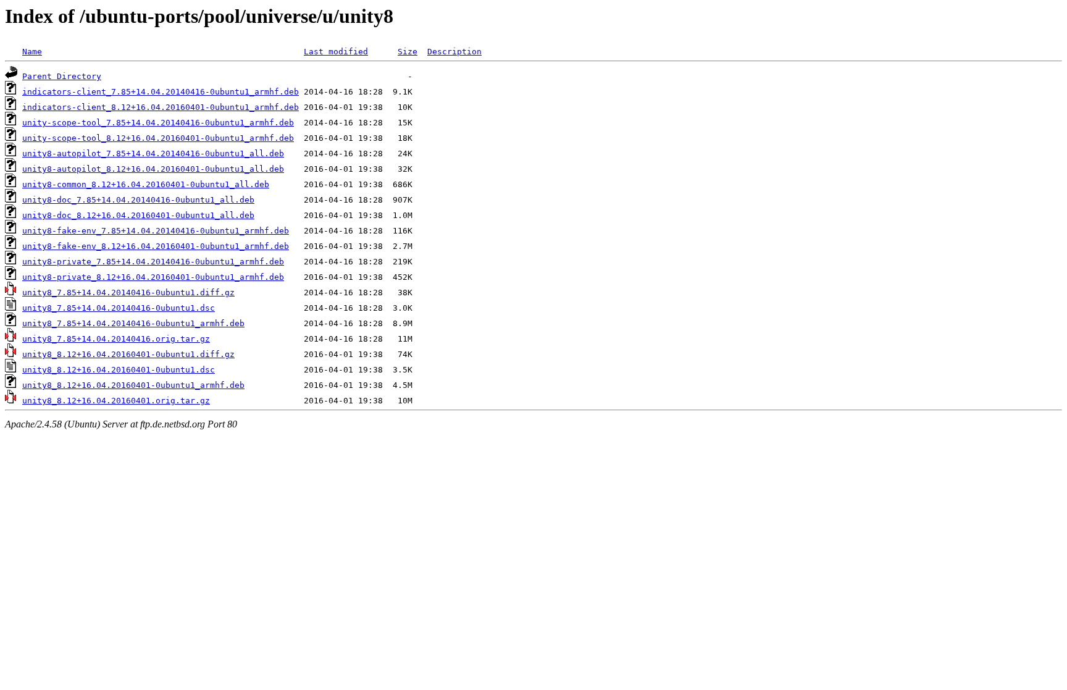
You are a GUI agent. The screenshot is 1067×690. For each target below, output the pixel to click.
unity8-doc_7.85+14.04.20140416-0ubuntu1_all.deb (138, 199)
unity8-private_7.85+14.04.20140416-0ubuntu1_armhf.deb (153, 261)
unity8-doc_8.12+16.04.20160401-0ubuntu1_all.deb (138, 215)
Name (32, 51)
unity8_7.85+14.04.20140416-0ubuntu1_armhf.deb (133, 323)
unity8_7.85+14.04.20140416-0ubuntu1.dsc (118, 308)
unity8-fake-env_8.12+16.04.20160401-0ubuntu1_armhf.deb (155, 246)
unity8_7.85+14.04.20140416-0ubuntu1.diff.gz (128, 292)
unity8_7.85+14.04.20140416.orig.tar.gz (116, 338)
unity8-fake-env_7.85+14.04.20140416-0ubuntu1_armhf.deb (155, 230)
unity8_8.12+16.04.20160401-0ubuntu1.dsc (118, 369)
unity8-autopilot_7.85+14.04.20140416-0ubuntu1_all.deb (153, 153)
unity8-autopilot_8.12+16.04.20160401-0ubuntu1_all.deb (153, 169)
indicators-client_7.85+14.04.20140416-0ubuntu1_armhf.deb (160, 91)
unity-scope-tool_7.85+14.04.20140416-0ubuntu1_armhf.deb (158, 122)
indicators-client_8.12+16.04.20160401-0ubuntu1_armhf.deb (160, 107)
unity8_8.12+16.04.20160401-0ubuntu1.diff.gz (128, 354)
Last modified (336, 51)
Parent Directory (61, 76)
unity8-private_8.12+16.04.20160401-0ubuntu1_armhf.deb (153, 277)
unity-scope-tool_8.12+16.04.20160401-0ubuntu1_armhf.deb (158, 138)
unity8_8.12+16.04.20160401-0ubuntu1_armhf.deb (133, 385)
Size (407, 51)
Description (454, 51)
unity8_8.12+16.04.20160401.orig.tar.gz (116, 400)
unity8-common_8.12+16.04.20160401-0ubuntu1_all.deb (145, 184)
